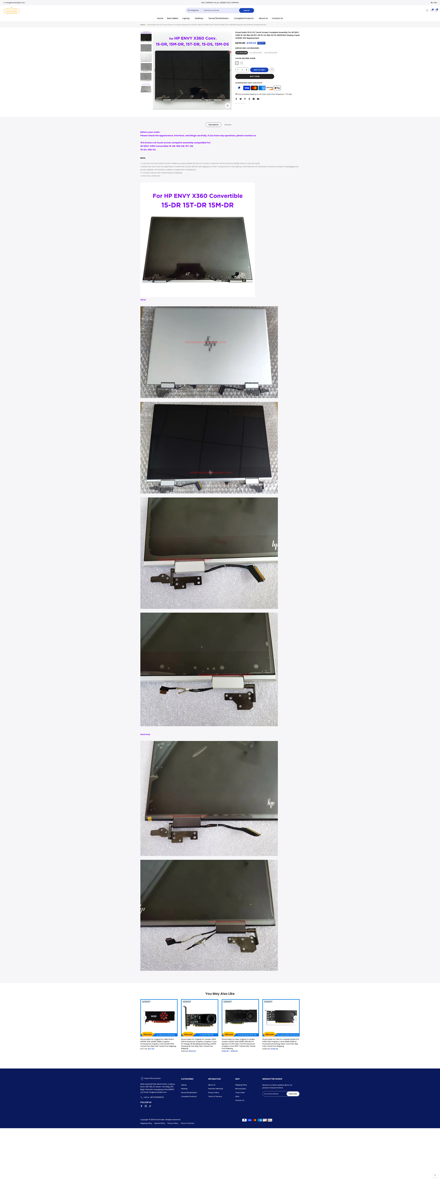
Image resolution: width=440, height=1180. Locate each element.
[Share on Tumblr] (249, 99)
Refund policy (240, 1089)
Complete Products (243, 18)
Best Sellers (172, 18)
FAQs (237, 1096)
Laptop (186, 18)
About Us (263, 18)
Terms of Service (215, 1096)
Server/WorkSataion (219, 18)
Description (214, 124)
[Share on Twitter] (241, 99)
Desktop (199, 18)
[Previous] (157, 70)
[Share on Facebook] (236, 99)
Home (160, 18)
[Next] (228, 70)
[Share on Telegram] (254, 99)
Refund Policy (159, 1123)
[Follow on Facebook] (141, 1106)
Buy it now (254, 76)
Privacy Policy (213, 1092)
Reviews (228, 124)
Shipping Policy (241, 1085)
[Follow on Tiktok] (150, 1106)
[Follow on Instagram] (146, 1106)
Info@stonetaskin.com (15, 2)
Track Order (240, 1092)
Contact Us (277, 18)
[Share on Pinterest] (245, 99)
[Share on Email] (258, 99)
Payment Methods (215, 1089)
